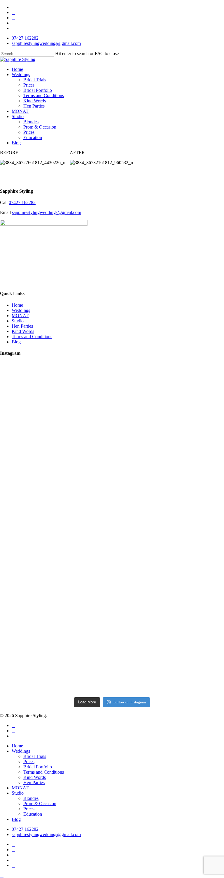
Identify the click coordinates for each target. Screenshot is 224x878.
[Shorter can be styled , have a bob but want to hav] (168, 376)
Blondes (30, 798)
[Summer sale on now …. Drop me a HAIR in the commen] (55, 570)
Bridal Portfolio (37, 766)
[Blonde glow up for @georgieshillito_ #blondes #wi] (168, 584)
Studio (18, 320)
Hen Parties (22, 326)
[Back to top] (2, 875)
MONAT (20, 315)
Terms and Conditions (32, 336)
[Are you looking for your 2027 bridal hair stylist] (168, 550)
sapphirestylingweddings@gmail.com (46, 212)
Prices (28, 761)
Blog (16, 341)
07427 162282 (22, 202)
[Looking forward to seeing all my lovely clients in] (55, 403)
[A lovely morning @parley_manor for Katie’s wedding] (55, 373)
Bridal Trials (34, 756)
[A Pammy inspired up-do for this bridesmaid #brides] (168, 567)
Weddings (21, 310)
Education (32, 814)
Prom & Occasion (39, 803)
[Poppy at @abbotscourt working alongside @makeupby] (55, 587)
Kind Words (23, 331)
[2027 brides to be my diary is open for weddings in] (55, 528)
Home (17, 305)
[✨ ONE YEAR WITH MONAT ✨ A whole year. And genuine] (168, 452)
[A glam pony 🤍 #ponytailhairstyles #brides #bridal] (55, 687)
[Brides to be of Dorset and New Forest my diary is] (55, 553)
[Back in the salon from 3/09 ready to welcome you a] (168, 531)
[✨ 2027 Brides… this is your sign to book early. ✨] (168, 633)
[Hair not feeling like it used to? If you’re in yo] (55, 638)
